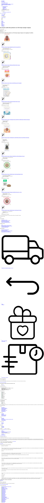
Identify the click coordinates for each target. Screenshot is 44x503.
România (5, 491)
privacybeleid (14, 441)
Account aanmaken (3, 17)
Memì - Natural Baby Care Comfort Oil (6, 231)
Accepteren (2, 442)
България (5, 494)
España (4, 489)
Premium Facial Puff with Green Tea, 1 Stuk (12, 192)
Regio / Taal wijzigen (7, 428)
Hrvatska (5, 492)
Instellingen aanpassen (10, 442)
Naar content (3, 1)
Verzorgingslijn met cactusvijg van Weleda (6, 220)
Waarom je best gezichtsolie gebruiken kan (6, 222)
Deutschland (6, 488)
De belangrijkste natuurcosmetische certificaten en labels (7, 419)
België (4, 500)
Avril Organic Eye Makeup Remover (5, 226)
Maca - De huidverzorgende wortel (5, 221)
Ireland (4, 498)
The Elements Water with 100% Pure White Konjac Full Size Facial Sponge (16, 119)
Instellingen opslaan (2, 479)
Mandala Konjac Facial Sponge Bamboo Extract (12, 174)
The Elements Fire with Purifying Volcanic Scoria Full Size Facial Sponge (15, 137)
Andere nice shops (3, 434)
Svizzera (5, 496)
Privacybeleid (3, 431)
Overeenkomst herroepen (2, 435)
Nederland (5, 499)
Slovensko (5, 497)
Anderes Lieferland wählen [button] (3, 485)
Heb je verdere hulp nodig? (4, 410)
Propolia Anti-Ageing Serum (4, 230)
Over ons (2, 422)
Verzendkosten (4, 7)
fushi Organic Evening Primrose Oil (5, 229)
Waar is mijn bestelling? (5, 6)
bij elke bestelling (6, 4)
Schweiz (5, 495)
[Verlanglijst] (2, 18)
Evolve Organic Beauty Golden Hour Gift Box (6, 225)
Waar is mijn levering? (4, 415)
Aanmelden (3, 413)
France (4, 490)
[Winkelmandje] (23, 19)
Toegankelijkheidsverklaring (4, 432)
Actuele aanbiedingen (4, 420)
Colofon (2, 430)
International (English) (9, 486)
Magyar (4, 493)
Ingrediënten (3, 418)
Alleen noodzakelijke (5, 442)
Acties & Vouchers (3, 409)
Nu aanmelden (3, 15)
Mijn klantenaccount (4, 411)
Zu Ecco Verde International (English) (4, 484)
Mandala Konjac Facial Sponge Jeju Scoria (11, 210)
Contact (3, 8)
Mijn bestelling (3, 407)
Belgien (4, 501)
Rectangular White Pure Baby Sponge (11, 101)
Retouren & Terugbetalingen (4, 408)
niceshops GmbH (5, 429)
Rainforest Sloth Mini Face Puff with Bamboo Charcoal (13, 156)
